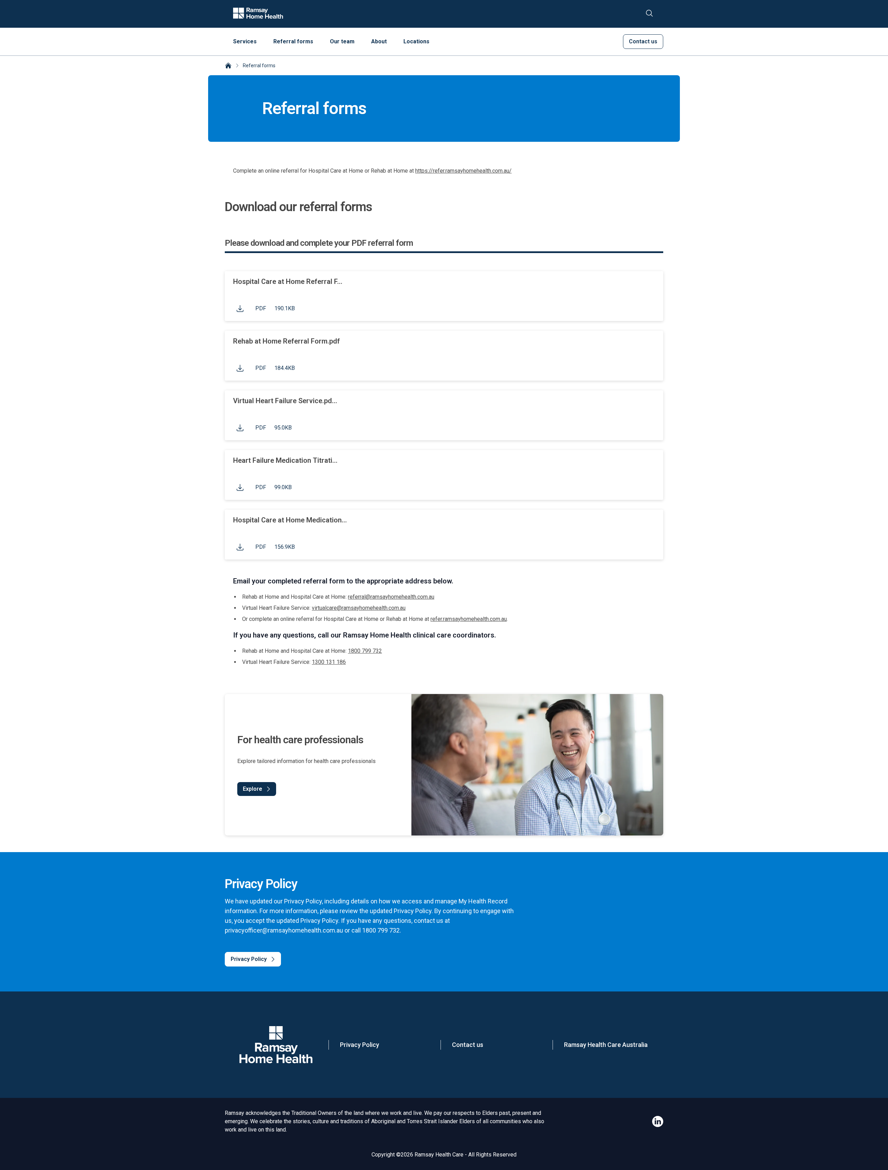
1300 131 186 (329, 662)
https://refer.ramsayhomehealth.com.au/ (463, 170)
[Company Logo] (276, 1044)
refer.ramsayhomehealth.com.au (468, 619)
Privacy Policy (359, 1044)
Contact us (467, 1044)
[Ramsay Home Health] (228, 66)
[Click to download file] (240, 308)
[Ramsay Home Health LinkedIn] (657, 1121)
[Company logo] (258, 14)
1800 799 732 (365, 651)
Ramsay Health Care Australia (606, 1044)
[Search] (649, 14)
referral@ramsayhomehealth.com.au (391, 596)
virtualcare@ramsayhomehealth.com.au (358, 608)
